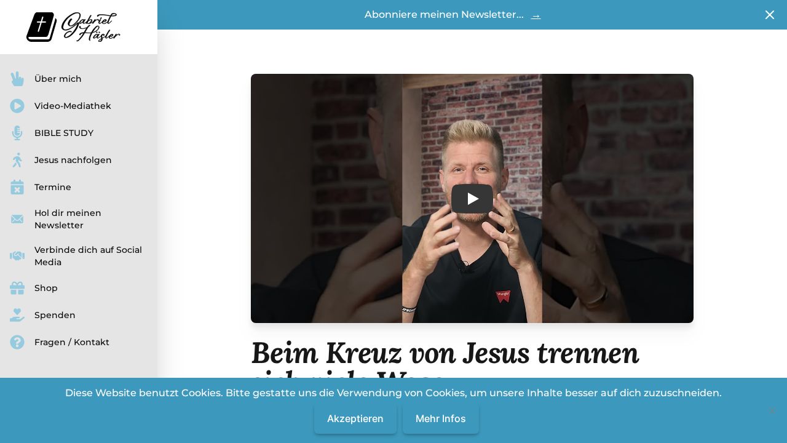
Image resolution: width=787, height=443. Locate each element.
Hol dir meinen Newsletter (67, 219)
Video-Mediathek (72, 105)
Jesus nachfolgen (73, 160)
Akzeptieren (355, 418)
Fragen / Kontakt (71, 342)
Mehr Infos (441, 418)
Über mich (58, 78)
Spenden (55, 315)
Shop (46, 287)
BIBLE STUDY (63, 132)
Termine (52, 187)
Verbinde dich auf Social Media (88, 256)
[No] (771, 410)
